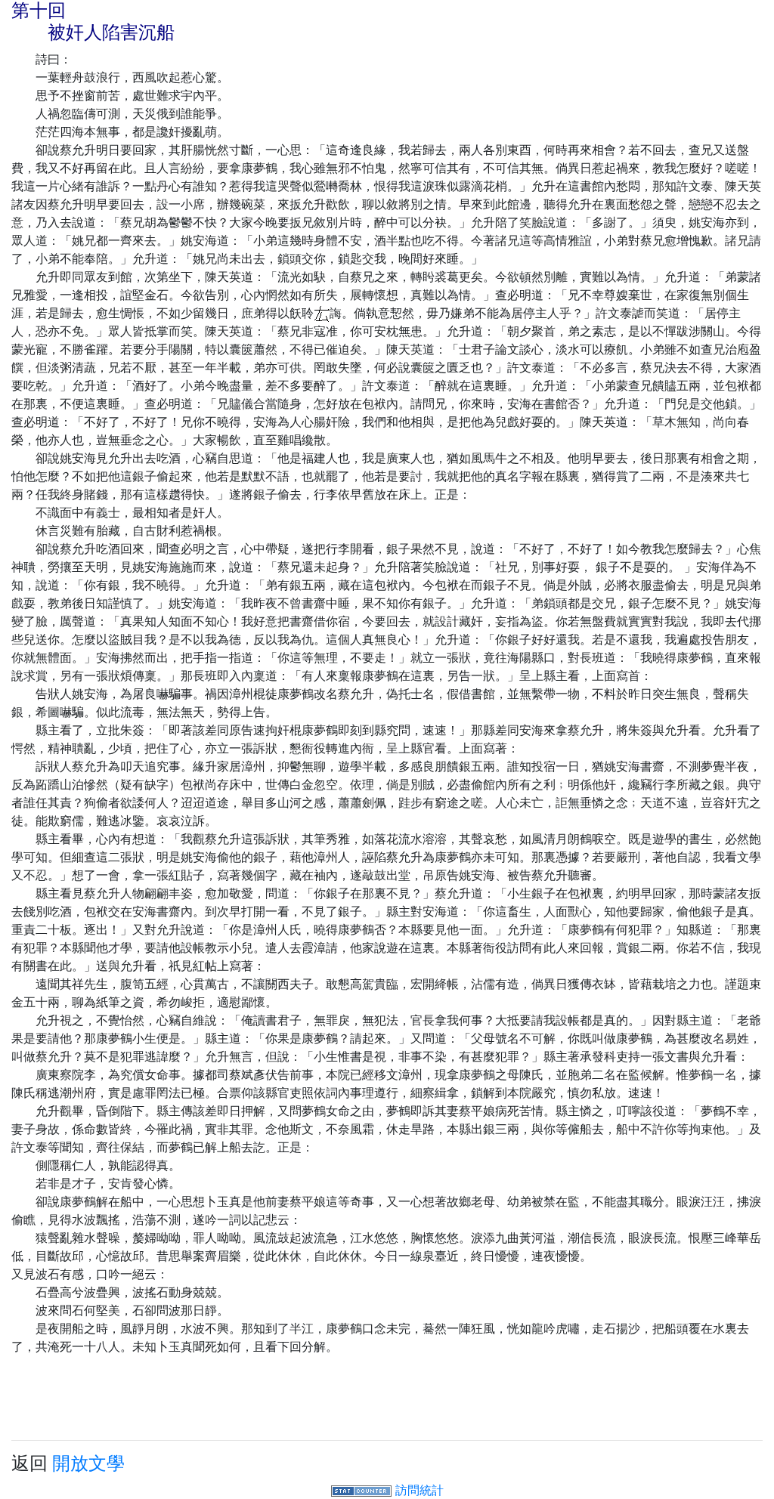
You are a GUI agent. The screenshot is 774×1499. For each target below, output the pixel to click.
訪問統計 (419, 1489)
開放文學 (88, 1463)
